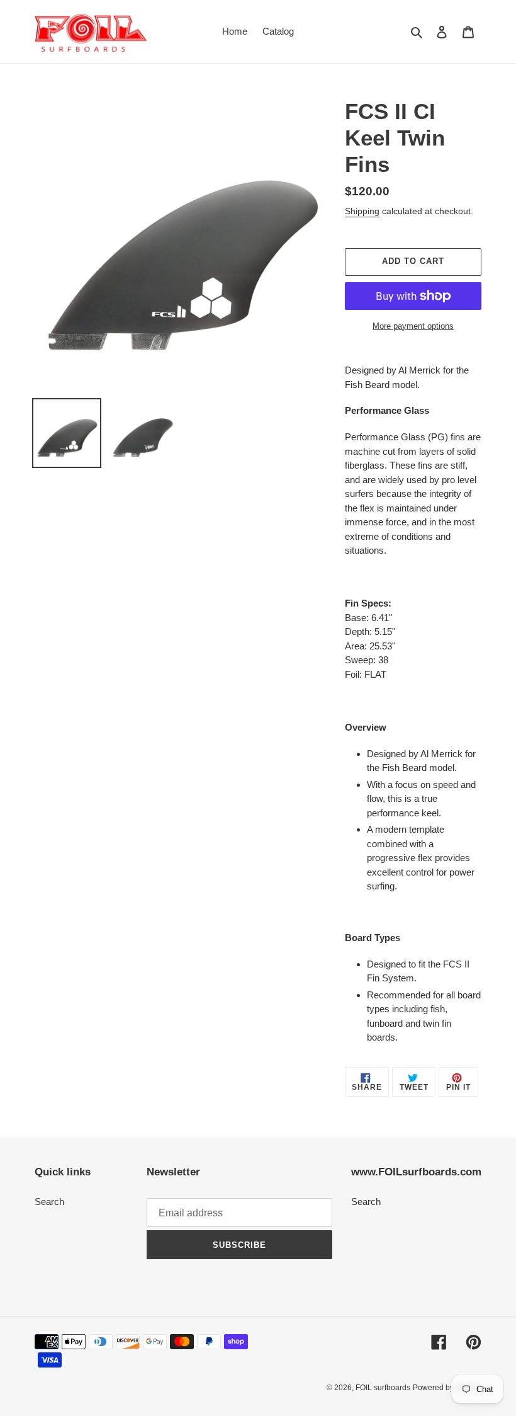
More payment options (413, 326)
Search (49, 1201)
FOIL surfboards (383, 1387)
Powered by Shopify (447, 1387)
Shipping (362, 211)
